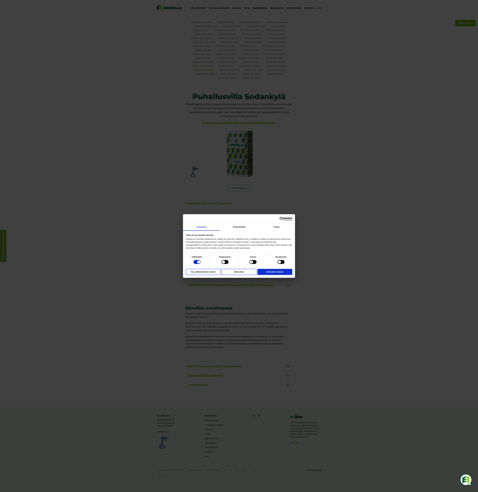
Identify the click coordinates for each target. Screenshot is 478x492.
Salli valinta (239, 272)
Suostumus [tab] (202, 227)
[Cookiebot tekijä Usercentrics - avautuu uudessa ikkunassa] (281, 219)
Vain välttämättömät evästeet (203, 272)
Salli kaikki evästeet (274, 272)
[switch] (225, 262)
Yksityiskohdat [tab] (239, 227)
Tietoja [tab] (276, 227)
